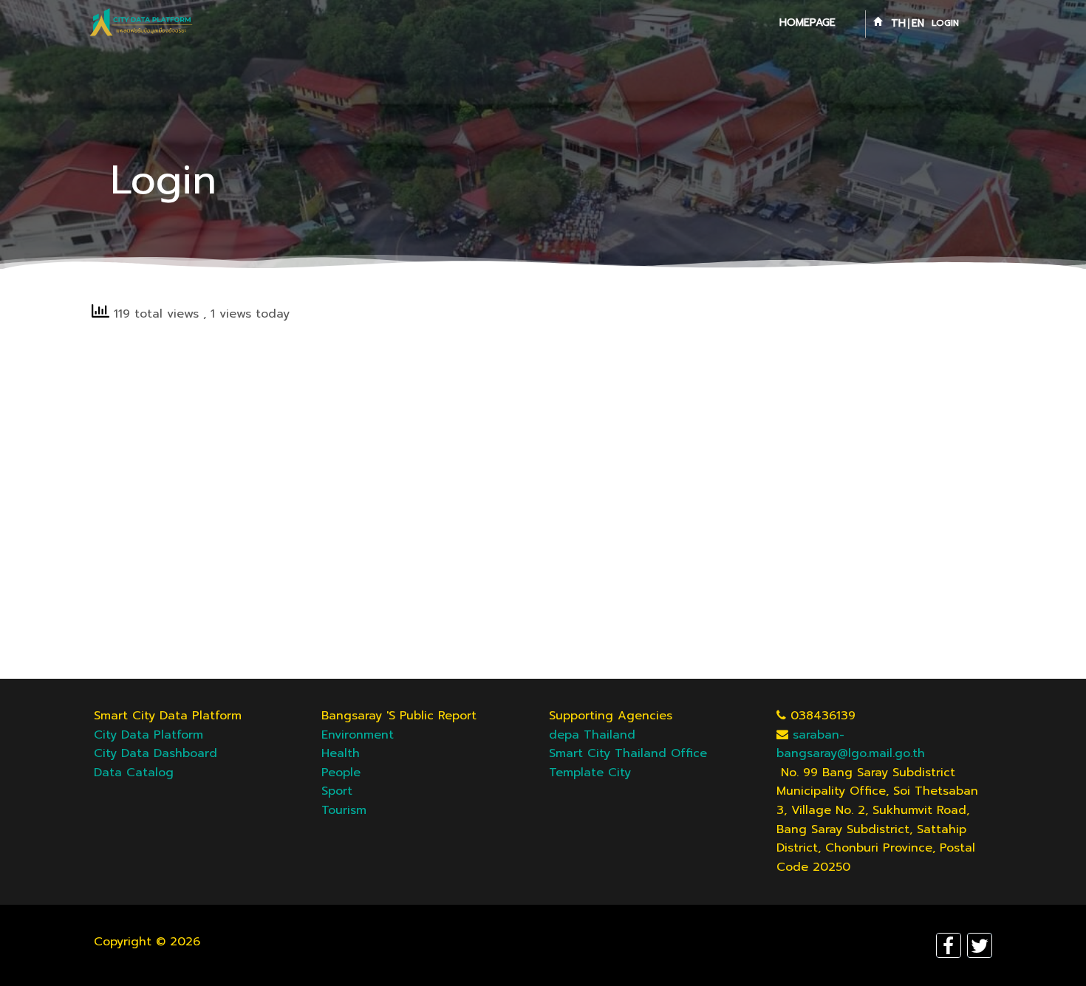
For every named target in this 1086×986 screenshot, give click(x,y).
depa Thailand (592, 735)
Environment (357, 735)
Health (340, 753)
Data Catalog (134, 772)
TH (898, 23)
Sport (336, 791)
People (341, 772)
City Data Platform (148, 735)
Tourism (343, 810)
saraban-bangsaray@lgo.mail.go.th (850, 744)
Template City (590, 772)
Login (945, 23)
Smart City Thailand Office (628, 753)
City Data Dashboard (155, 753)
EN (918, 23)
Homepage (807, 22)
